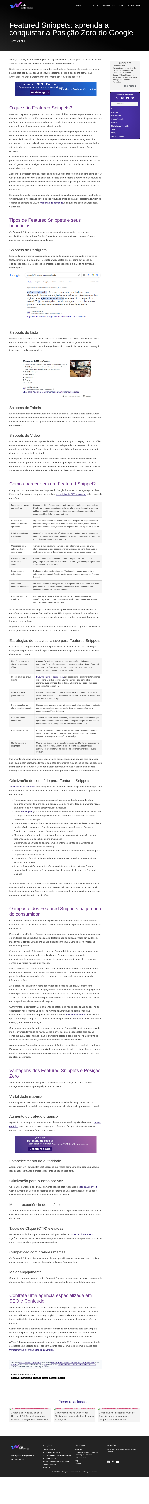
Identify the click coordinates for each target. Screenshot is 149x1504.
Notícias (114, 122)
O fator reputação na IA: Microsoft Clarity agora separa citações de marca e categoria (74, 1416)
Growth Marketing (117, 119)
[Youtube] (117, 1461)
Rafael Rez (14, 1365)
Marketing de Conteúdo (120, 126)
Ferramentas (116, 116)
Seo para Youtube (118, 136)
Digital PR (115, 112)
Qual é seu (40, 1137)
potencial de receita (40, 1140)
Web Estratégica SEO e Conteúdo (30, 1362)
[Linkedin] (108, 1461)
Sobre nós (93, 6)
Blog (121, 6)
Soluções (78, 6)
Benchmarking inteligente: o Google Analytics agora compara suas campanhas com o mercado (117, 1416)
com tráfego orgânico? (40, 1144)
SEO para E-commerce (119, 133)
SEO (23, 41)
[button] (117, 98)
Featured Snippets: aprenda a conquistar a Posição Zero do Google (73, 1362)
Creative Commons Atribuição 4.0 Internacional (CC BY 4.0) (77, 1365)
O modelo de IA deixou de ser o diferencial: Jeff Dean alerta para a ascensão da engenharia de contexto (29, 1416)
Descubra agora (40, 1148)
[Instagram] (113, 1461)
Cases (113, 109)
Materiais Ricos (109, 6)
